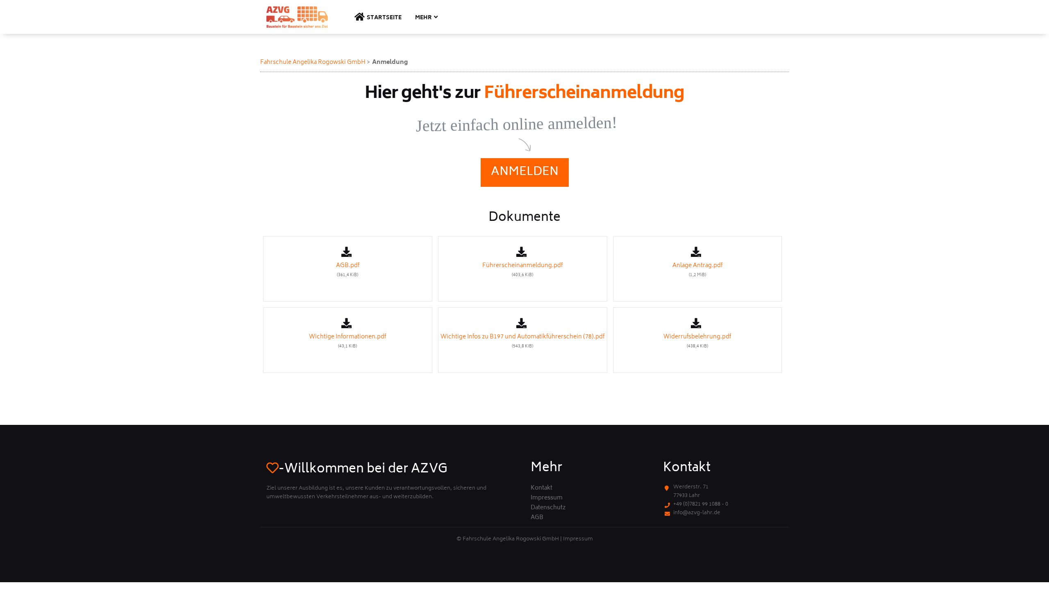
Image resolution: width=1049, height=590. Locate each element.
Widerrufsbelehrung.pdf (697, 341)
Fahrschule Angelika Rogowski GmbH (313, 62)
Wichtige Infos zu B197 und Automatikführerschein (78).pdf (522, 341)
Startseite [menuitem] (384, 18)
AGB (537, 518)
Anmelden (525, 172)
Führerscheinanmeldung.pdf (522, 270)
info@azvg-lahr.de (696, 513)
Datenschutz (548, 508)
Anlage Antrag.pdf (697, 270)
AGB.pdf (347, 270)
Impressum (547, 498)
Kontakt (541, 488)
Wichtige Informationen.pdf (347, 341)
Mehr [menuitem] (423, 18)
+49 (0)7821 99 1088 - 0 (700, 504)
